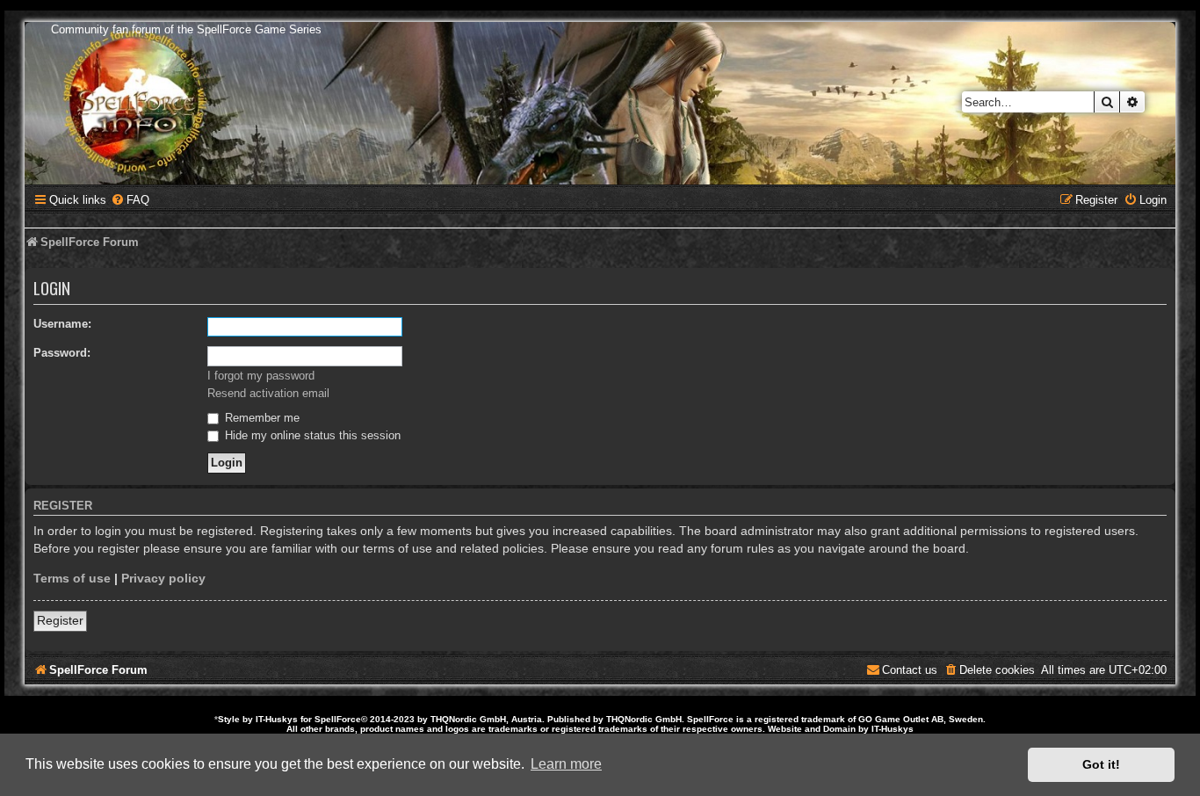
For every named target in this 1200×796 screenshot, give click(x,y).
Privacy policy (163, 578)
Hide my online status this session (311, 435)
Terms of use (72, 578)
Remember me (260, 417)
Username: (62, 323)
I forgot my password (260, 375)
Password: (61, 352)
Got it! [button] (1101, 764)
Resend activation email (268, 393)
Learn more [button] (566, 763)
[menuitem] (130, 200)
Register (60, 620)
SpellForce (337, 719)
